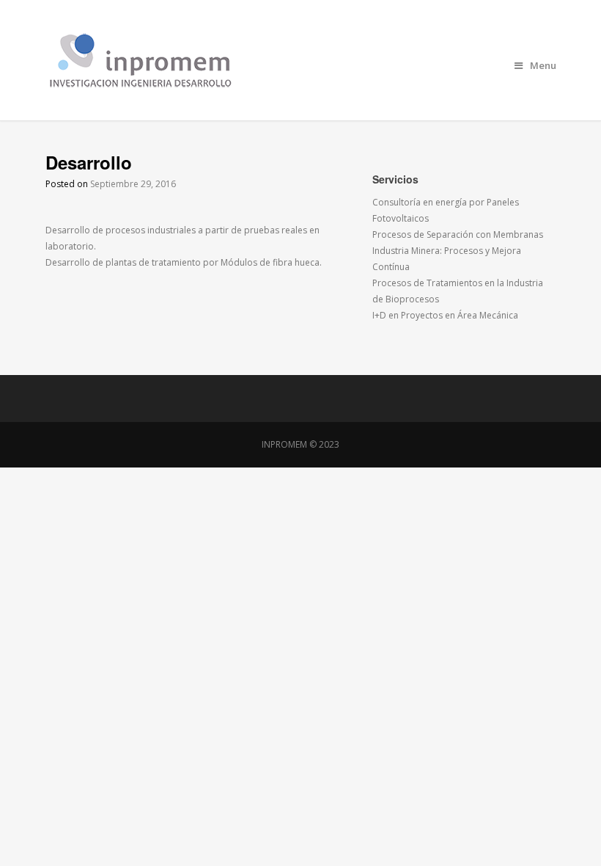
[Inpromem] (300, 60)
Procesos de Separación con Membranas (457, 234)
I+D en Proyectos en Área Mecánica (445, 315)
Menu (543, 65)
